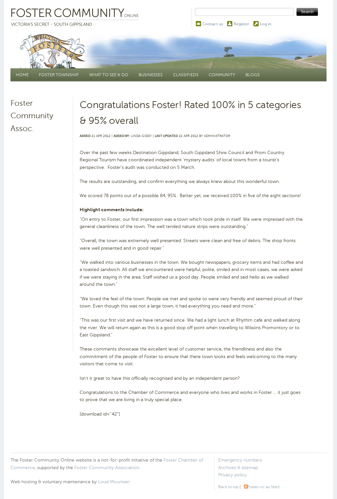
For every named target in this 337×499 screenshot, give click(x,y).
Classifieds (185, 74)
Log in (265, 24)
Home (22, 74)
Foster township (59, 74)
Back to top (228, 487)
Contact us (212, 24)
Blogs (253, 74)
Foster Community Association (106, 467)
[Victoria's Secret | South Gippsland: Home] (76, 18)
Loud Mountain (114, 482)
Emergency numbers (240, 460)
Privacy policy (232, 475)
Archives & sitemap (238, 467)
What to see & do (108, 74)
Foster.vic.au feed (263, 487)
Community (222, 74)
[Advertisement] (41, 237)
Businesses (151, 74)
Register (241, 24)
